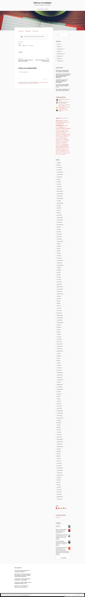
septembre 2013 (60, 446)
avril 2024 (59, 200)
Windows (57, 154)
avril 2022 (59, 229)
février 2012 (59, 491)
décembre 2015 (60, 384)
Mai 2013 (58, 456)
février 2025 (59, 186)
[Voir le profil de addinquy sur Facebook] (57, 508)
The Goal (57, 525)
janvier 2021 (59, 258)
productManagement (64, 146)
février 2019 (59, 310)
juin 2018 (58, 329)
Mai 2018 (58, 332)
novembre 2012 (60, 470)
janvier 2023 (59, 215)
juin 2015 (58, 396)
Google (57, 135)
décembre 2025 (60, 172)
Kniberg (65, 136)
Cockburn (63, 127)
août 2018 (59, 324)
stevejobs (60, 151)
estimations (58, 132)
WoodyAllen (60, 154)
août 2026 (59, 162)
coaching (60, 127)
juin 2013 (58, 453)
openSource (65, 142)
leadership (62, 138)
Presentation (59, 56)
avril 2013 (59, 458)
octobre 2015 (59, 386)
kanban (62, 136)
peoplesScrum (58, 144)
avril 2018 (59, 334)
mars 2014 (59, 432)
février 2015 (59, 406)
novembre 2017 (60, 346)
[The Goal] (69, 527)
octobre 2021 (59, 238)
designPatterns (58, 129)
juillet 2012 (59, 479)
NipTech (57, 142)
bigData (57, 123)
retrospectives (67, 147)
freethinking (58, 134)
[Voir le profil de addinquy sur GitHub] (64, 508)
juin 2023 (58, 210)
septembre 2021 (60, 241)
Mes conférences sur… (62, 107)
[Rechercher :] (63, 34)
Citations (58, 46)
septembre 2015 (60, 389)
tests (57, 152)
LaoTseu (57, 138)
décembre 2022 (60, 217)
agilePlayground (62, 120)
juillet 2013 (59, 451)
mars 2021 (59, 255)
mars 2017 (59, 365)
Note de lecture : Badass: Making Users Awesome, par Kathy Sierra (62, 71)
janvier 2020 (59, 284)
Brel (65, 125)
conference (58, 128)
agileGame (58, 120)
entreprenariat (66, 131)
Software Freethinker (42, 2)
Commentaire (45, 79)
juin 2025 (58, 179)
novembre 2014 (60, 413)
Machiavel (61, 139)
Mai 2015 (58, 398)
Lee (59, 109)
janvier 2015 (59, 408)
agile (59, 118)
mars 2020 (59, 279)
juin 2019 (58, 301)
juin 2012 (58, 482)
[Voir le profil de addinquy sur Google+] (66, 508)
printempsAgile (58, 146)
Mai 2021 (58, 250)
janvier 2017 (59, 370)
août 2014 (59, 420)
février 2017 (59, 367)
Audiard (69, 122)
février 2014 (59, 434)
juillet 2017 (59, 355)
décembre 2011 (60, 496)
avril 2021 (59, 253)
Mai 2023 (58, 212)
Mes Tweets (58, 517)
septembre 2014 (60, 417)
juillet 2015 (59, 394)
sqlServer (57, 151)
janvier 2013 (59, 465)
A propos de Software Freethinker (42, 9)
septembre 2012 (60, 475)
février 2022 (59, 234)
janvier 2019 (59, 312)
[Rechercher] (69, 34)
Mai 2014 (58, 427)
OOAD (62, 142)
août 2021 (59, 243)
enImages (62, 131)
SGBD (64, 150)
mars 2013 (59, 460)
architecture (65, 122)
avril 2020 (59, 277)
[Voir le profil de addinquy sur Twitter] (59, 508)
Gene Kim (58, 539)
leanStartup (58, 139)
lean (65, 138)
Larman (59, 138)
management (66, 139)
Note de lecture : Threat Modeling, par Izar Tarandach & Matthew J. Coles (62, 85)
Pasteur (60, 143)
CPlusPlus (62, 128)
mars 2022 (59, 231)
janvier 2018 (59, 341)
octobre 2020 (59, 262)
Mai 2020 (58, 274)
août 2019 (59, 296)
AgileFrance (66, 118)
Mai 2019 (58, 303)
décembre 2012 (60, 468)
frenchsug (63, 134)
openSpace (57, 143)
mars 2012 (59, 489)
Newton (20, 52)
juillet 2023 (59, 207)
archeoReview (59, 122)
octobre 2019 (59, 291)
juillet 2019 (59, 298)
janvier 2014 (59, 437)
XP (62, 154)
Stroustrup (65, 151)
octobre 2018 (59, 320)
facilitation (64, 132)
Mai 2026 (58, 165)
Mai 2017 (58, 360)
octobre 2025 (59, 176)
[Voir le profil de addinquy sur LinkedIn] (61, 508)
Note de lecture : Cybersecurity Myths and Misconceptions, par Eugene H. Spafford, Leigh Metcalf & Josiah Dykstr (63, 75)
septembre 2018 (60, 322)
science (58, 149)
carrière (67, 125)
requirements (62, 147)
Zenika (64, 154)
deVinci (61, 129)
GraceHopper (60, 135)
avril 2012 (59, 487)
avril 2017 (59, 363)
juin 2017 (58, 358)
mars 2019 (59, 308)
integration (57, 136)
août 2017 (59, 353)
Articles (58, 44)
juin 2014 (58, 425)
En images (59, 51)
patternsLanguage (64, 143)
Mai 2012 (58, 484)
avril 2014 (59, 429)
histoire (65, 135)
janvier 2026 (59, 169)
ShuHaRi (66, 150)
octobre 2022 (59, 222)
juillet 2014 (59, 422)
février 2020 (59, 281)
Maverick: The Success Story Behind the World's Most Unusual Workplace (61, 531)
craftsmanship (67, 128)
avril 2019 (59, 305)
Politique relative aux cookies (25, 595)
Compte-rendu (59, 48)
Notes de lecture (60, 53)
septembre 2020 (60, 265)
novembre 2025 (60, 174)
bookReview (60, 125)
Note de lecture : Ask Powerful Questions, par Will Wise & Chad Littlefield (61, 81)
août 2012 (59, 477)
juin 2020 (58, 272)
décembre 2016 (60, 372)
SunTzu (68, 151)
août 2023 (59, 205)
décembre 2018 (60, 315)
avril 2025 (59, 181)
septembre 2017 (60, 351)
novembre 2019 (60, 289)
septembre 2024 (60, 198)
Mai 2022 (58, 227)
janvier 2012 (59, 494)
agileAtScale (62, 118)
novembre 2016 (60, 374)
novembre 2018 (60, 317)
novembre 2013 (60, 441)
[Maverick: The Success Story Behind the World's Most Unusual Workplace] (69, 531)
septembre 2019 (60, 293)
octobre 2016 (59, 377)
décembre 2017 (60, 343)
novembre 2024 (60, 193)
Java (60, 136)
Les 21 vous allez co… (62, 104)
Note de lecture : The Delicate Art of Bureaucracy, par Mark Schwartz (63, 90)
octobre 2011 (59, 499)
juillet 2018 (59, 327)
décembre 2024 (60, 191)
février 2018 (59, 339)
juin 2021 (58, 248)
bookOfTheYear (61, 123)
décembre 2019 (60, 286)
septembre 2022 (60, 224)
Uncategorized (59, 60)
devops (63, 129)
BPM (64, 125)
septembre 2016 (60, 379)
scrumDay (57, 150)
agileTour (66, 120)
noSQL (60, 142)
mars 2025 (59, 184)
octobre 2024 (59, 196)
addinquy (60, 99)
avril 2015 (59, 401)
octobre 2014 (59, 415)
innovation (68, 135)
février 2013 (59, 463)
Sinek (68, 150)
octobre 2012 (59, 472)
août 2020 (59, 267)
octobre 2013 (59, 444)
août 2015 (59, 391)
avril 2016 (59, 382)
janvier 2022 (59, 236)
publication (59, 58)
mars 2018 (59, 336)
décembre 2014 (60, 410)
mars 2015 (59, 403)
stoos (62, 151)
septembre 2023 (60, 203)
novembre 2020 (60, 260)
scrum (63, 149)
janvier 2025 (59, 188)
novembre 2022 (60, 219)
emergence (66, 129)
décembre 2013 (60, 439)
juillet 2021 (59, 246)
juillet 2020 (59, 269)
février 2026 (59, 167)
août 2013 (59, 448)
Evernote (61, 132)
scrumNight (61, 150)
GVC (62, 135)
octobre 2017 (59, 348)
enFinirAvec (58, 131)
